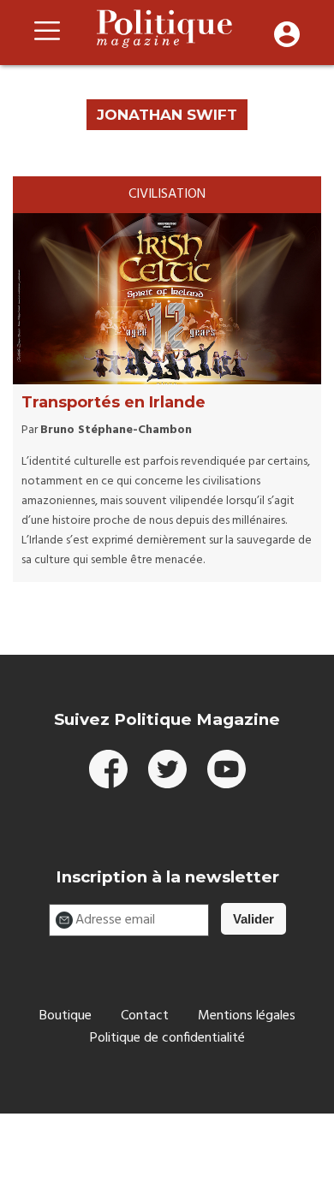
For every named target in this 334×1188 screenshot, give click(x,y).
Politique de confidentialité (167, 1038)
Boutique (65, 1016)
